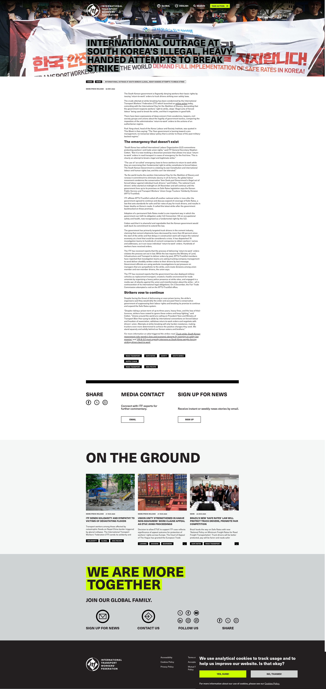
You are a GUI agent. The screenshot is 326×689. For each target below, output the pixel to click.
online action (181, 103)
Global (104, 541)
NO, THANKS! (274, 674)
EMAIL (132, 419)
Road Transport (133, 367)
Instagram (188, 620)
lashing (143, 544)
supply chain (131, 361)
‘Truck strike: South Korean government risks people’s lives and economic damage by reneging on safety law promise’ (162, 336)
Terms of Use (194, 657)
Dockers (154, 544)
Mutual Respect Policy (195, 668)
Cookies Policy (167, 661)
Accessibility (166, 657)
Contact (148, 618)
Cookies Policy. (272, 683)
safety (164, 356)
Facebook (188, 612)
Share (94, 394)
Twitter (180, 612)
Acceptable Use (195, 661)
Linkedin (180, 620)
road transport (133, 356)
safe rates (150, 356)
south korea (178, 356)
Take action (218, 6)
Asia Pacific (151, 367)
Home (89, 82)
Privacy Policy (167, 666)
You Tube (196, 612)
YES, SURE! (223, 674)
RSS (196, 620)
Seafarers (167, 544)
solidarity (92, 541)
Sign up (189, 419)
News (98, 82)
